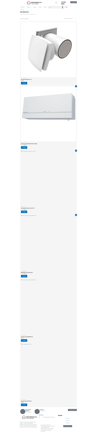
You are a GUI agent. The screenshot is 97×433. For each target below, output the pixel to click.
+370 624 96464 (63, 3)
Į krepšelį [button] (24, 83)
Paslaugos (35, 7)
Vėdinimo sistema (26, 14)
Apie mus (22, 9)
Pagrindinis (23, 7)
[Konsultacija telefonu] (22, 411)
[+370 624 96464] (60, 2)
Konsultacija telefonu (28, 410)
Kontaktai (45, 7)
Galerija (40, 7)
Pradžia (21, 14)
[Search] (62, 7)
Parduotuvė (29, 7)
